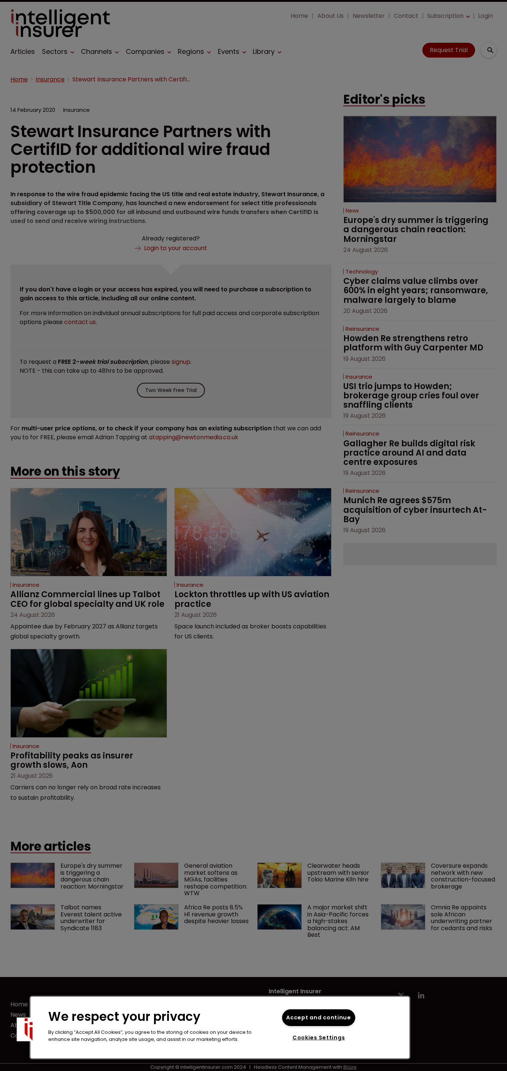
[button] (28, 1029)
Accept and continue (318, 1017)
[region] (220, 1027)
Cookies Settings (318, 1037)
